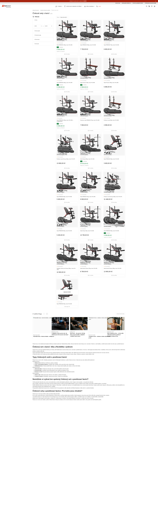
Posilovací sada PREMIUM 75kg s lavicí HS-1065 (89, 120)
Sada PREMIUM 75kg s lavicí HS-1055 (111, 44)
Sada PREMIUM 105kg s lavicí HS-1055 (88, 44)
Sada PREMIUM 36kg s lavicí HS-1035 (111, 158)
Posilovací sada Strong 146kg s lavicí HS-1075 (66, 158)
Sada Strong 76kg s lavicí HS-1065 (87, 230)
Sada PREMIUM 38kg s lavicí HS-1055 (64, 196)
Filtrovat (37, 16)
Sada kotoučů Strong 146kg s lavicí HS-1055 (112, 268)
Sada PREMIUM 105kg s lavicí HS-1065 (64, 82)
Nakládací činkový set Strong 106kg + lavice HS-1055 (66, 269)
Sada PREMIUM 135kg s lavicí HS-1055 (64, 44)
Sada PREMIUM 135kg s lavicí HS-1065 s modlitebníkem (65, 121)
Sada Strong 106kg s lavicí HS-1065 (87, 158)
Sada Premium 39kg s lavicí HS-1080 (87, 82)
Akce (100, 6)
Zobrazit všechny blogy (120, 313)
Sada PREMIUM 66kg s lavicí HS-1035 (64, 230)
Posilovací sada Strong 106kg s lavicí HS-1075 (113, 196)
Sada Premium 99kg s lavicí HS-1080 (111, 82)
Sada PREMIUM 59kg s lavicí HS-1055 (111, 230)
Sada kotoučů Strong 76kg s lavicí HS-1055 (88, 268)
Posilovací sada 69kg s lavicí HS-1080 (111, 120)
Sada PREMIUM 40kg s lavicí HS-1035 (64, 303)
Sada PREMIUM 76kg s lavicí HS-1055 (87, 196)
